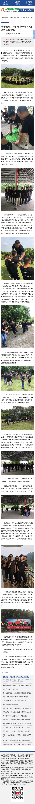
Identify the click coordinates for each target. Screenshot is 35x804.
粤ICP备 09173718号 (20, 784)
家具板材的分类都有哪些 (10, 704)
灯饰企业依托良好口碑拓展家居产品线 (14, 700)
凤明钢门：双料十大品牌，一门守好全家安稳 (16, 740)
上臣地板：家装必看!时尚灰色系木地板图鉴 (16, 677)
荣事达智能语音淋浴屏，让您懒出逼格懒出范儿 (17, 685)
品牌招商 (5, 4)
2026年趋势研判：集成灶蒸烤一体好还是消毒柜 (17, 744)
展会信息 (29, 4)
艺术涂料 (24, 17)
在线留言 (6, 779)
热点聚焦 (17, 4)
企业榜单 (17, 2)
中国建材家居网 (14, 17)
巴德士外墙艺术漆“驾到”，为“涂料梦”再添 (15, 697)
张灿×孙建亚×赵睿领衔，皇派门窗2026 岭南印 (17, 723)
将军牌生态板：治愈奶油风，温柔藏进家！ (16, 716)
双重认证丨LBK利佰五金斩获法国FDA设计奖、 (17, 719)
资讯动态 (29, 2)
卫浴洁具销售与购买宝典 (10, 689)
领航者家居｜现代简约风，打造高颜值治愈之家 (17, 712)
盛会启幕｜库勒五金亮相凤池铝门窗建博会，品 (17, 708)
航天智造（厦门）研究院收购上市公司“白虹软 (17, 727)
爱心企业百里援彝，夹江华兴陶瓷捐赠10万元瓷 (17, 693)
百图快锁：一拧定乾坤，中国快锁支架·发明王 (17, 731)
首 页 (5, 2)
